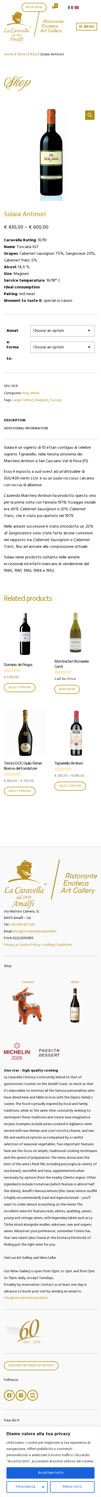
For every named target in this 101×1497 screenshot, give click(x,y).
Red (33, 54)
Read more (67, 689)
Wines (22, 54)
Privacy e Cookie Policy (22, 945)
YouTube (32, 1395)
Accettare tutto (50, 1473)
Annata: (12, 331)
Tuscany (56, 400)
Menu (88, 27)
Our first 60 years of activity (31, 1365)
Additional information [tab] (26, 428)
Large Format (22, 400)
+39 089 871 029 (22, 925)
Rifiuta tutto (72, 1487)
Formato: (12, 348)
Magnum (41, 400)
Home (8, 54)
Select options (19, 687)
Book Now (34, 7)
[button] (90, 115)
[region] (50, 1461)
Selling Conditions (58, 945)
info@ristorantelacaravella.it (35, 931)
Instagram (21, 1395)
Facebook (9, 1395)
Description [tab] (14, 420)
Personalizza (25, 1487)
